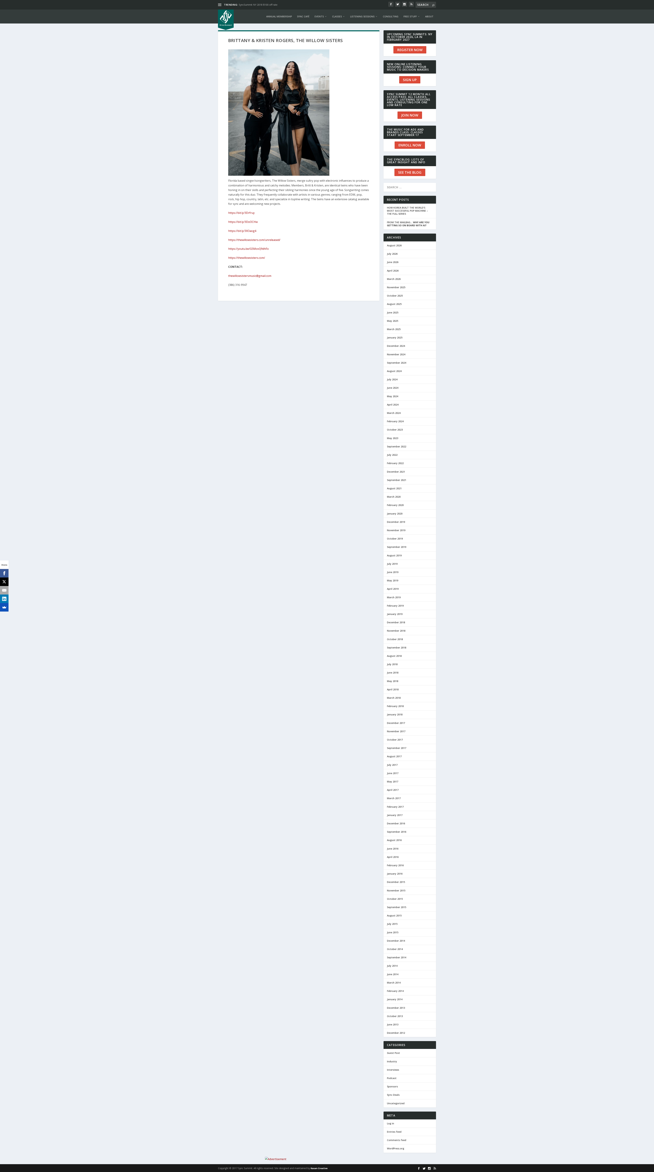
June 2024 (392, 387)
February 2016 (395, 865)
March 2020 (394, 496)
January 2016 (394, 873)
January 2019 (394, 614)
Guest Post (393, 1053)
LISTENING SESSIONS (362, 16)
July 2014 (392, 965)
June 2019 (392, 572)
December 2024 (396, 345)
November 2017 (396, 731)
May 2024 (392, 396)
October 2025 (395, 295)
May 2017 (392, 781)
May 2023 (392, 438)
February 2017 (395, 806)
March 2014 (394, 982)
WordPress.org (395, 1148)
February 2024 (395, 421)
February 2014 (395, 991)
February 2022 (395, 463)
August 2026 (394, 245)
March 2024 (394, 413)
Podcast (391, 1078)
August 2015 (394, 915)
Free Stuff (410, 16)
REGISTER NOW (410, 49)
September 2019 (396, 547)
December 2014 (396, 940)
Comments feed (396, 1140)
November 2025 (396, 287)
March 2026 (394, 279)
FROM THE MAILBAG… (408, 224)
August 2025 (394, 304)
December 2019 (396, 522)
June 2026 (392, 262)
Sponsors (392, 1086)
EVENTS (319, 16)
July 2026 (392, 253)
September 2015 (396, 907)
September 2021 (396, 480)
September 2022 (396, 446)
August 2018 (394, 656)
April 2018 (393, 689)
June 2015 (392, 932)
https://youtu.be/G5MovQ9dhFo (248, 249)
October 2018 (395, 639)
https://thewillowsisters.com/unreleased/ (254, 240)
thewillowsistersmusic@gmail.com (249, 276)
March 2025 (394, 329)
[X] (4, 581)
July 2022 (392, 454)
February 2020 (395, 505)
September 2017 (396, 748)
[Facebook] (4, 573)
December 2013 (396, 1007)
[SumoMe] (4, 607)
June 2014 (392, 974)
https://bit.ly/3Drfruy (241, 213)
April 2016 (393, 857)
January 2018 (394, 714)
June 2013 (392, 1024)
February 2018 (395, 706)
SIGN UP (410, 79)
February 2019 (395, 605)
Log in (390, 1123)
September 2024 (396, 362)
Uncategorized (395, 1103)
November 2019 (396, 530)
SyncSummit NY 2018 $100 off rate (258, 4)
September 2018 (396, 647)
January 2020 (394, 513)
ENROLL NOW (409, 145)
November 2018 (396, 630)
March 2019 (394, 597)
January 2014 (394, 999)
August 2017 (394, 756)
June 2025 (392, 312)
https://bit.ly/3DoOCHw (243, 222)
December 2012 (396, 1032)
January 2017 (394, 815)
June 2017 (392, 773)
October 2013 (395, 1016)
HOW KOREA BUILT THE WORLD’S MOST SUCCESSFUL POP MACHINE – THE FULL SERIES (407, 210)
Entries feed (394, 1131)
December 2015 (396, 882)
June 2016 (392, 848)
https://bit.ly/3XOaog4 (242, 231)
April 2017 (393, 789)
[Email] (4, 590)
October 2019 (395, 538)
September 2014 (396, 957)
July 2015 (392, 923)
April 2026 (393, 270)
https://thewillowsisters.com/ (246, 258)
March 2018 (394, 697)
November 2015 (396, 890)
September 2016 (396, 831)
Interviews (393, 1069)
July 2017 (392, 764)
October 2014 (395, 949)
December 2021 (396, 471)
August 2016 (394, 840)
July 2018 (392, 664)
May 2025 (392, 320)
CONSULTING (390, 16)
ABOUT (429, 16)
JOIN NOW (409, 115)
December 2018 (396, 622)
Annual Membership (279, 16)
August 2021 (394, 488)
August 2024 (394, 371)
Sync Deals (393, 1094)
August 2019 (394, 555)
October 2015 (395, 898)
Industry (392, 1061)
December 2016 (396, 823)
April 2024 (393, 404)
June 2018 (392, 672)
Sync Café (303, 16)
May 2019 (392, 580)
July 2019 (392, 563)
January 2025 (394, 337)
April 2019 (393, 588)
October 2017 (395, 739)
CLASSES (337, 16)
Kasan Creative (319, 1168)
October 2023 (395, 429)
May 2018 (392, 681)
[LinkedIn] (4, 599)
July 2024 (392, 379)
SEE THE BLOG (410, 172)
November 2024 (396, 354)
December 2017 (396, 723)
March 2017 (394, 798)
